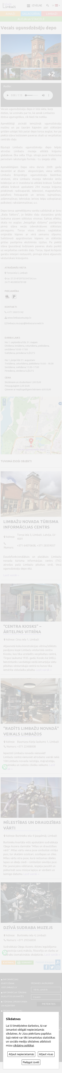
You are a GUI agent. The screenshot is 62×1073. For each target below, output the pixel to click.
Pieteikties (49, 1004)
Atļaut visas (46, 1054)
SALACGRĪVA (31, 13)
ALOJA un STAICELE (31, 19)
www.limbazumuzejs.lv (19, 317)
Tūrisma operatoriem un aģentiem (14, 1003)
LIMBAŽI (51, 13)
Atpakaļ (9, 962)
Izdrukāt (26, 962)
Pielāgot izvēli (31, 1062)
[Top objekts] (4, 767)
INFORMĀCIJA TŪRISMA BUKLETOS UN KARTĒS (13, 994)
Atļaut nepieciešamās (21, 1054)
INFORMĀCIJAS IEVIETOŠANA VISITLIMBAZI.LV (9, 983)
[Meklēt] (47, 5)
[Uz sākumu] (9, 5)
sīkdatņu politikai (23, 1045)
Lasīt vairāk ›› (11, 575)
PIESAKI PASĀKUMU (12, 1010)
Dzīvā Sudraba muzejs (28, 927)
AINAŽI (10, 13)
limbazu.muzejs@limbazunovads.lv (25, 323)
